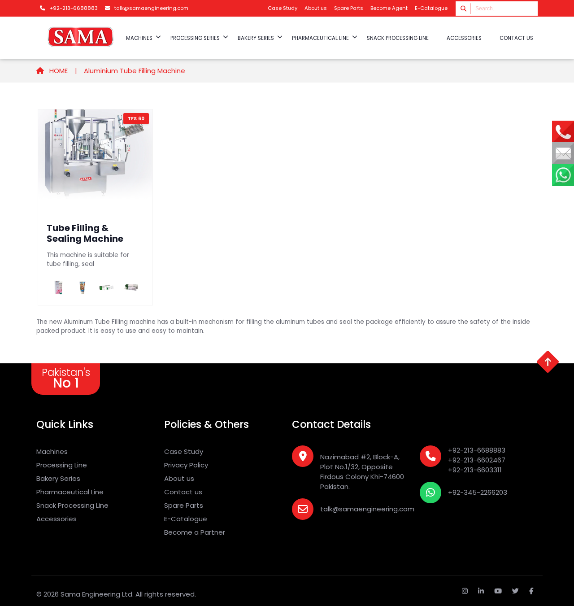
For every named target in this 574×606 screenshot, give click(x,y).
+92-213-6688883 (476, 450)
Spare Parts (348, 8)
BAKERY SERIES (256, 38)
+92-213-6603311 (475, 470)
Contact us (516, 38)
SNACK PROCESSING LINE (398, 38)
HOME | (62, 70)
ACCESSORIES (464, 38)
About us (315, 8)
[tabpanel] (287, 207)
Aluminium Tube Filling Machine (134, 70)
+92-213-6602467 (476, 460)
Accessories (56, 518)
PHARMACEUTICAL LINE (320, 38)
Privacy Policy (186, 465)
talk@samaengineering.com (367, 509)
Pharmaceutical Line (70, 492)
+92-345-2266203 (477, 492)
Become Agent (389, 8)
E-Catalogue (431, 8)
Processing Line (61, 465)
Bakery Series (58, 478)
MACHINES (139, 38)
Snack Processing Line (72, 505)
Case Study (282, 8)
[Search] (463, 8)
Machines (52, 451)
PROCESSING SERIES (195, 38)
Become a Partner (194, 532)
